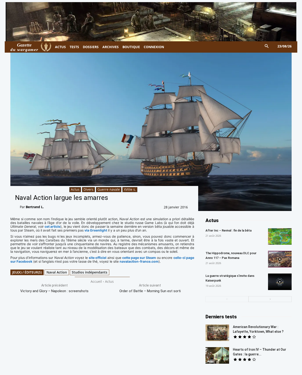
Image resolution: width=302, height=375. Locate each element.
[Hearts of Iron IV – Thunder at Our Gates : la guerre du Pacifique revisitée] (217, 355)
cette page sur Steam (139, 258)
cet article (52, 226)
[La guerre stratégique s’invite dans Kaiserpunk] (280, 282)
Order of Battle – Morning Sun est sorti (150, 291)
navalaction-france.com (139, 261)
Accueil (96, 281)
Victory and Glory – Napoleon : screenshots (54, 291)
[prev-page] (227, 299)
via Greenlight (95, 230)
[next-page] (270, 299)
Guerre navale (108, 189)
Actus (75, 189)
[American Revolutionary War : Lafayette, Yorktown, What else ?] (217, 332)
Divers (88, 189)
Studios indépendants (89, 272)
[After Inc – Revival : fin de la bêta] (280, 236)
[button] (267, 46)
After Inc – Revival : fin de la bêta (229, 230)
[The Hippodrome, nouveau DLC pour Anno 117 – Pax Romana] (280, 259)
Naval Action (56, 272)
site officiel (97, 258)
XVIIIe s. (130, 189)
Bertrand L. (35, 207)
